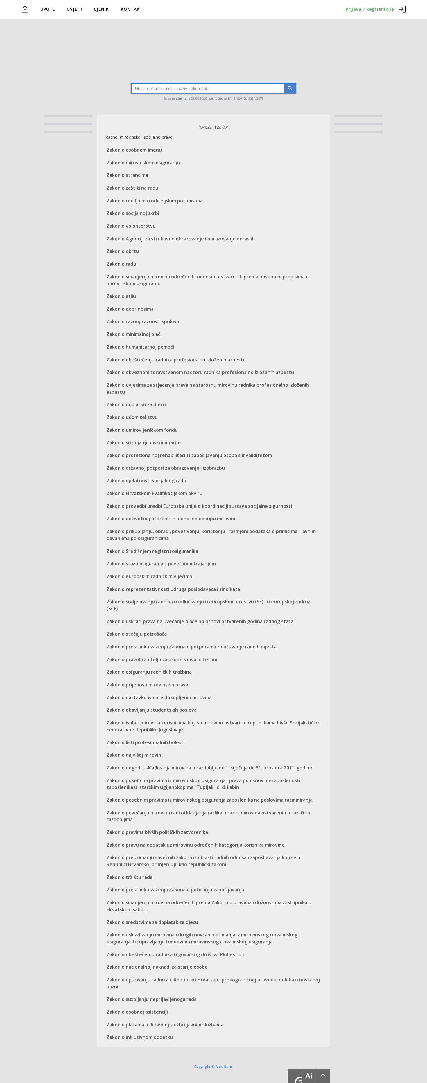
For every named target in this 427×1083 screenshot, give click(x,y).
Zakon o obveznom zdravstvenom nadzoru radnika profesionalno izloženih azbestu (200, 372)
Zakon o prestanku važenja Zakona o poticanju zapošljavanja (175, 889)
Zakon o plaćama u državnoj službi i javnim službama (165, 1024)
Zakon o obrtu (123, 251)
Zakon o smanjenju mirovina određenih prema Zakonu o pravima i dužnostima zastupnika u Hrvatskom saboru (209, 906)
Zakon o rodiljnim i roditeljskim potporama (154, 200)
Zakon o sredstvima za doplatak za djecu (152, 922)
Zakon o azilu (121, 296)
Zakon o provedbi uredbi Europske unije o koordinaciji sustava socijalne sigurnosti (199, 506)
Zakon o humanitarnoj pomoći (140, 347)
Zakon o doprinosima (130, 309)
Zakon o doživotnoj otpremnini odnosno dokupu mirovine (172, 518)
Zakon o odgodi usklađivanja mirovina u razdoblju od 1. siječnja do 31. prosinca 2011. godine (209, 767)
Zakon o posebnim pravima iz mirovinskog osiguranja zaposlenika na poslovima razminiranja (210, 800)
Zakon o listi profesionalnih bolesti (146, 742)
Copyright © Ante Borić (213, 1066)
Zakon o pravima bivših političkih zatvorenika (157, 832)
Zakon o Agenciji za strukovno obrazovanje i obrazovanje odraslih (181, 238)
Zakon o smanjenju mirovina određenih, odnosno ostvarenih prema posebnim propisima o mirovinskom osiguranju (208, 280)
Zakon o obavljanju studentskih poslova (152, 710)
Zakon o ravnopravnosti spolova (143, 321)
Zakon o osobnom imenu (134, 150)
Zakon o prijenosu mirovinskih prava (147, 684)
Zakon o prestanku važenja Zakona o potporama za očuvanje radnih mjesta (192, 646)
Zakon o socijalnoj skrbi (133, 213)
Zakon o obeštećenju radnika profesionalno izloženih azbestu (176, 360)
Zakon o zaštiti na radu (132, 188)
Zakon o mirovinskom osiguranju (143, 162)
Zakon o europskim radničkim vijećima (149, 576)
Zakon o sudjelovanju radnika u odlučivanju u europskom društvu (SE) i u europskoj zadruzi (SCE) (209, 605)
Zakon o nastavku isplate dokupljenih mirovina (159, 697)
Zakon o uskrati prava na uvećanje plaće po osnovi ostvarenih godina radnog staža (200, 621)
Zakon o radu (121, 264)
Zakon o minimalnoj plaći (134, 334)
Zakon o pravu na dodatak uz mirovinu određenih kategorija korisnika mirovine (196, 845)
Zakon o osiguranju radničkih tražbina (149, 672)
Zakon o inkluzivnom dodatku (140, 1037)
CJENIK (101, 9)
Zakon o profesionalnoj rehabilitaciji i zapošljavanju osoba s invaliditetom (189, 455)
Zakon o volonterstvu (131, 226)
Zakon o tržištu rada (129, 877)
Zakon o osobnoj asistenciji (137, 1012)
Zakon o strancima (127, 175)
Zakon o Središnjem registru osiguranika (152, 551)
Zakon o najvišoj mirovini (134, 755)
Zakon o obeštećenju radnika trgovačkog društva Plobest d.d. (177, 954)
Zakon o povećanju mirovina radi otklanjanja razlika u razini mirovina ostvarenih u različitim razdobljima (209, 816)
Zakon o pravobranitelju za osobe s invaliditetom (162, 659)
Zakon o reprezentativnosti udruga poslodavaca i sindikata (173, 589)
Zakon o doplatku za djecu (136, 404)
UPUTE (47, 9)
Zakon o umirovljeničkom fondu (142, 430)
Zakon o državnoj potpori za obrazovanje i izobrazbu (166, 468)
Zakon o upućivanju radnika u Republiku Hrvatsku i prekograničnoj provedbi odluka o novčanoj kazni (213, 983)
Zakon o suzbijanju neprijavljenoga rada (152, 999)
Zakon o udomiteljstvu (132, 417)
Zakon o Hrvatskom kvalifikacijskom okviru (154, 493)
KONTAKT (132, 9)
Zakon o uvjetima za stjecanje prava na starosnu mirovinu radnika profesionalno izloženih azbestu (208, 388)
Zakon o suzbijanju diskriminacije (144, 442)
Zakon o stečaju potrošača (137, 634)
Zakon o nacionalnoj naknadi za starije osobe (157, 967)
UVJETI (74, 9)
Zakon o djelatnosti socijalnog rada (146, 480)
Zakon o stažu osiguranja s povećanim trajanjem (161, 563)
